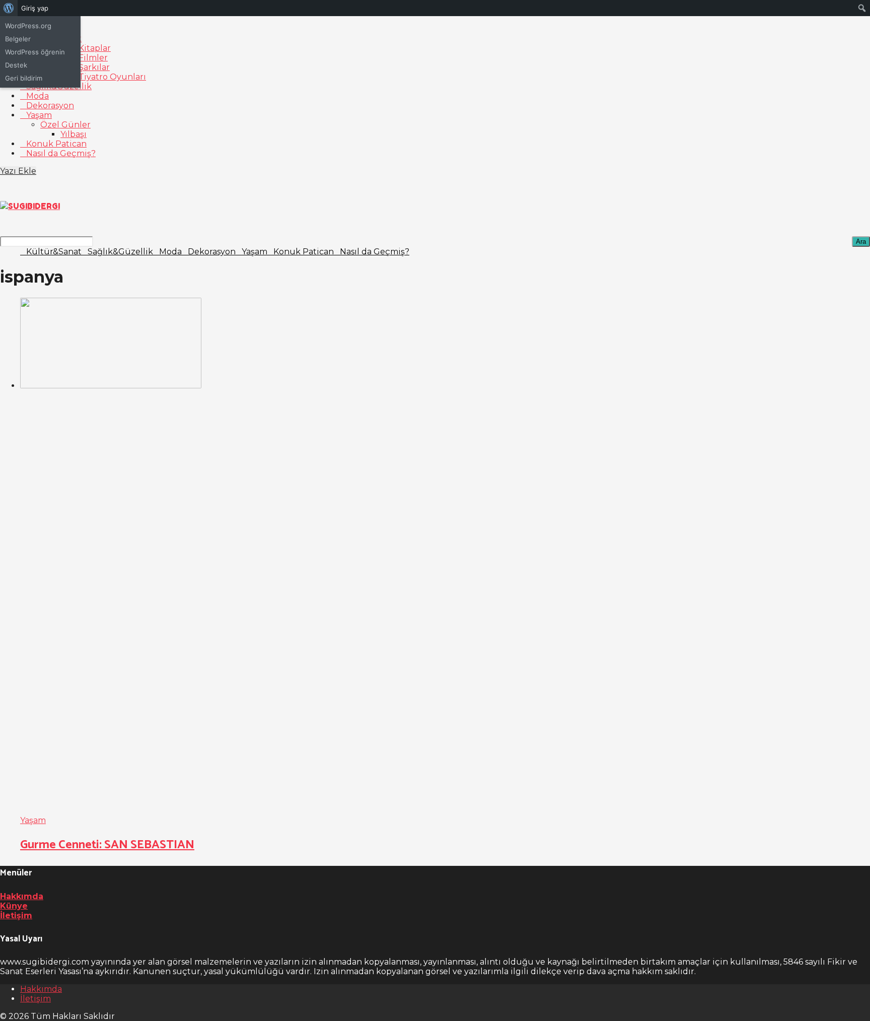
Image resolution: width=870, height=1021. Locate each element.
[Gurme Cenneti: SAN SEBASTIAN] (445, 556)
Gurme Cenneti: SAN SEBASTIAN (107, 845)
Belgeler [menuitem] (18, 39)
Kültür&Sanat (54, 251)
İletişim (16, 915)
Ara (861, 241)
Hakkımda (21, 896)
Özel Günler (65, 124)
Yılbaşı (73, 134)
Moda (37, 96)
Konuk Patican (56, 144)
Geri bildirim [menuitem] (23, 78)
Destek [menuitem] (16, 65)
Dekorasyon (50, 105)
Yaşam (39, 115)
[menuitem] (9, 8)
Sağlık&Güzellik (120, 251)
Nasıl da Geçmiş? (61, 153)
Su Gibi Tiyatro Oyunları (96, 77)
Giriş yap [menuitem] (34, 8)
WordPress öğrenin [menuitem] (35, 52)
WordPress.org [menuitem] (28, 26)
